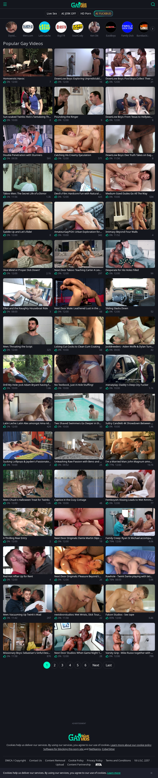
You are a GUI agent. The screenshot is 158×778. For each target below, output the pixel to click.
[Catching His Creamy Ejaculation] (79, 143)
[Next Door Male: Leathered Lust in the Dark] (79, 296)
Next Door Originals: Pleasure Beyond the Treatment (78, 576)
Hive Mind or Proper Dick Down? (21, 270)
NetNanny (95, 749)
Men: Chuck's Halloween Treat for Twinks (26, 499)
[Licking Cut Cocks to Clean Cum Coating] (79, 335)
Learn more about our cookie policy (131, 745)
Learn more (113, 773)
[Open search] (153, 4)
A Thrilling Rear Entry (15, 538)
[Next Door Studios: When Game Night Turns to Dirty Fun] (79, 641)
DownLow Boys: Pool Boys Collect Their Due (129, 78)
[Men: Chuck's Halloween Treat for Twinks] (27, 488)
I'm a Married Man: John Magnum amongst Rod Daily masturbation (129, 461)
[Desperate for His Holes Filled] (130, 258)
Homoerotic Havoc (13, 78)
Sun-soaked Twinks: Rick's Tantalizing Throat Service (26, 116)
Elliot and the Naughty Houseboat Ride (25, 308)
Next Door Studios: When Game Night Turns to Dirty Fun (78, 652)
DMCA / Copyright (15, 760)
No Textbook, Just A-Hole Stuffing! (73, 384)
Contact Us (35, 760)
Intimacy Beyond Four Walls (122, 231)
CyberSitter (108, 749)
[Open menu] (5, 4)
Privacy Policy (95, 760)
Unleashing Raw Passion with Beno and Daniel (78, 461)
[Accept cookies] (151, 772)
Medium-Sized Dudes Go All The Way (126, 193)
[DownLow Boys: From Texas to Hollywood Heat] (130, 105)
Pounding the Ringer (66, 116)
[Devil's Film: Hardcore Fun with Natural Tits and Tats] (79, 181)
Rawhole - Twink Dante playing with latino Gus (129, 576)
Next (95, 665)
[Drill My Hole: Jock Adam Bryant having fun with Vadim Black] (27, 373)
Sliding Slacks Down (117, 308)
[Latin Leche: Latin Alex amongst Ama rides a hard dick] (27, 411)
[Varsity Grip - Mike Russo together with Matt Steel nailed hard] (130, 641)
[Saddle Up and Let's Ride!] (27, 220)
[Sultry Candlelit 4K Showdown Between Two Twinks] (130, 411)
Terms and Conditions (118, 760)
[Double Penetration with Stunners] (27, 143)
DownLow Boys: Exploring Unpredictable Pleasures (77, 78)
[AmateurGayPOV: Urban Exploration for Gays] (79, 220)
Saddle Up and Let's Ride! (17, 231)
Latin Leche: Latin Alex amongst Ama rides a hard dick (26, 423)
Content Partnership (79, 764)
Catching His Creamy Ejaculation (72, 155)
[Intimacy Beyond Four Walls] (130, 220)
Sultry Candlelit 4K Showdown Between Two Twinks (129, 423)
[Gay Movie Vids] (79, 5)
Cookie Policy (76, 760)
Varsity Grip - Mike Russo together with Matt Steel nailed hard (129, 652)
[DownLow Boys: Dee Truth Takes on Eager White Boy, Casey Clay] (130, 143)
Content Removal (55, 760)
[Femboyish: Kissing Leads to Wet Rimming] (130, 488)
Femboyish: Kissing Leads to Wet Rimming (129, 499)
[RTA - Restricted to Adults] (98, 764)
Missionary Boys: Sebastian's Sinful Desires (26, 652)
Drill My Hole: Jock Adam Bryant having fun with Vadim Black (26, 384)
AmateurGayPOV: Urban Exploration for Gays (78, 231)
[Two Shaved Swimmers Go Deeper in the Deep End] (79, 411)
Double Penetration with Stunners (22, 155)
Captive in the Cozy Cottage (70, 499)
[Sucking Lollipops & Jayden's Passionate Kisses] (27, 450)
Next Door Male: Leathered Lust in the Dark (78, 308)
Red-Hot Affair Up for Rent (18, 576)
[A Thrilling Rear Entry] (27, 526)
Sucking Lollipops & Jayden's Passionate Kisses (27, 461)
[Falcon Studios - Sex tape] (130, 603)
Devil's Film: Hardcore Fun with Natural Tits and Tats (78, 193)
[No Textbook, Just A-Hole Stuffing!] (79, 373)
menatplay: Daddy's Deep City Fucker (127, 384)
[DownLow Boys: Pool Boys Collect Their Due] (130, 67)
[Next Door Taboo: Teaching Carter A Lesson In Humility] (79, 258)
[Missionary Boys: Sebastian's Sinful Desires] (27, 641)
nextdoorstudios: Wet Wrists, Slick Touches (78, 614)
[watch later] (8, 53)
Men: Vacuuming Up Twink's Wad (22, 614)
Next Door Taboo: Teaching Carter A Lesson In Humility (77, 270)
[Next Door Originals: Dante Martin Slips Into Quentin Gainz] (79, 526)
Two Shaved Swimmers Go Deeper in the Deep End (77, 423)
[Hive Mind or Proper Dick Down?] (27, 258)
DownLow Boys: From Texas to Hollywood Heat (129, 116)
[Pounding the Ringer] (79, 105)
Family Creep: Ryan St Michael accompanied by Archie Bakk (129, 538)
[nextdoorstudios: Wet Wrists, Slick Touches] (79, 603)
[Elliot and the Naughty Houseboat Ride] (27, 296)
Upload (60, 764)
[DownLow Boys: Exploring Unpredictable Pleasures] (79, 67)
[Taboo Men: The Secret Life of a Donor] (27, 181)
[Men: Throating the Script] (27, 335)
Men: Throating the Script (17, 346)
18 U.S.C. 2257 (142, 760)
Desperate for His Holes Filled (122, 270)
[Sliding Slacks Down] (130, 296)
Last (109, 665)
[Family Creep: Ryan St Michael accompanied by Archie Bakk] (130, 526)
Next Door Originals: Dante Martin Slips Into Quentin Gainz (78, 538)
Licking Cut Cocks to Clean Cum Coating (77, 346)
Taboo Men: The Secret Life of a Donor (24, 193)
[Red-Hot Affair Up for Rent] (27, 564)
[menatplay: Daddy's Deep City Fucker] (130, 373)
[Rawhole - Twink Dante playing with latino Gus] (130, 564)
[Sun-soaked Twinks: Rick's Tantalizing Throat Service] (27, 105)
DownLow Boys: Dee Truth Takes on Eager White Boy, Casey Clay (129, 155)
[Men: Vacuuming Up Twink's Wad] (27, 603)
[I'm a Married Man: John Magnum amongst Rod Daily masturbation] (130, 450)
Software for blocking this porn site (63, 749)
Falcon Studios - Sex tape (120, 614)
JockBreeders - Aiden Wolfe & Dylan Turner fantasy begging (129, 346)
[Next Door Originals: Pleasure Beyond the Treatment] (79, 564)
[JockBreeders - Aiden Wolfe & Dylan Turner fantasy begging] (130, 335)
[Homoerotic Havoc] (27, 67)
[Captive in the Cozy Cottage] (79, 488)
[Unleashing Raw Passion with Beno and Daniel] (79, 450)
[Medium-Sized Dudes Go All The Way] (130, 181)
